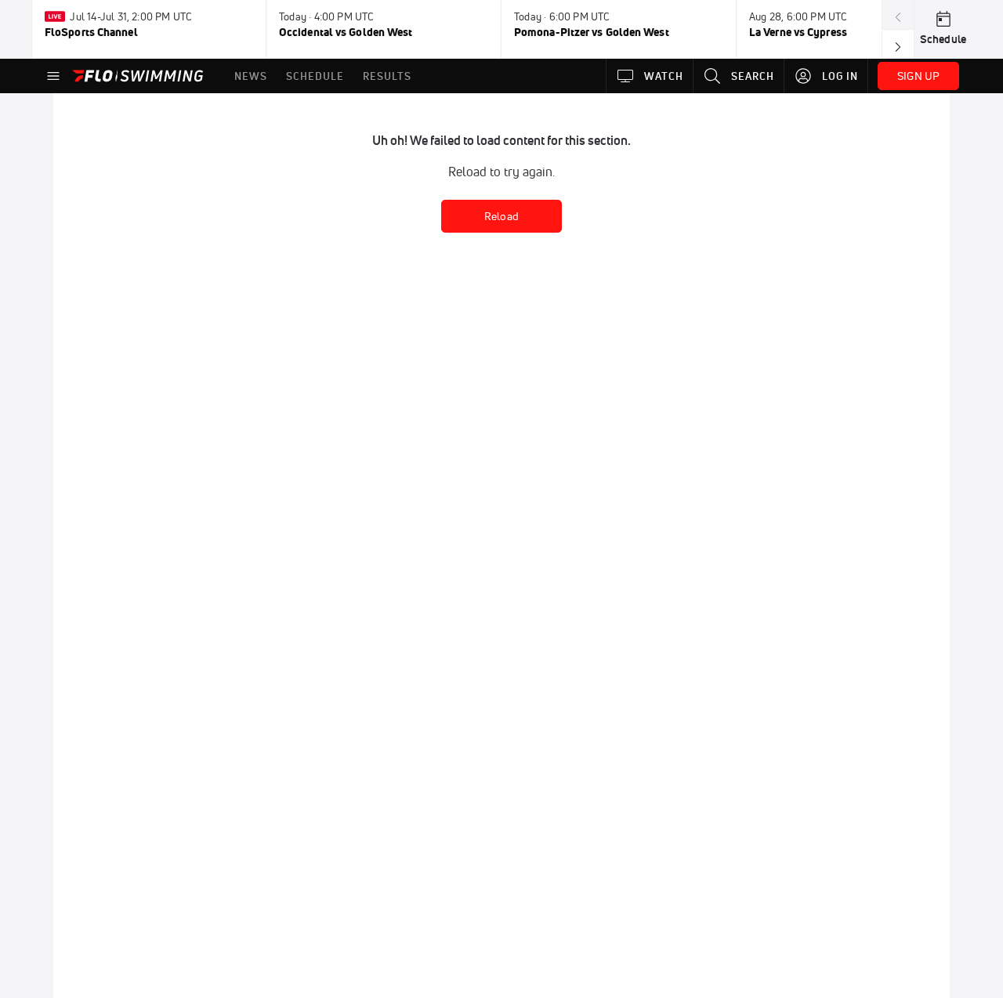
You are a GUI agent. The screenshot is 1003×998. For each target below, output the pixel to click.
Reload (501, 216)
